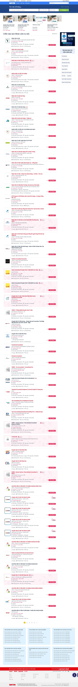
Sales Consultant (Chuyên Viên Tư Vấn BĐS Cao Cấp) (25, 270)
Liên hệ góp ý (58, 685)
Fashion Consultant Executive (19, 258)
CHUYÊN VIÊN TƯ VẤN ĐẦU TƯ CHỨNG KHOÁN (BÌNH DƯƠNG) (27, 588)
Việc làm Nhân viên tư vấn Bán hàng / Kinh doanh (14, 635)
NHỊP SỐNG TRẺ (36, 674)
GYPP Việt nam (15, 612)
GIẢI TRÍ (34, 677)
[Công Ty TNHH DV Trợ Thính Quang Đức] (8, 109)
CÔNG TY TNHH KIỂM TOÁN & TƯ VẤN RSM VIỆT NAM (22, 402)
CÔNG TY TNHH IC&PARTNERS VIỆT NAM (20, 413)
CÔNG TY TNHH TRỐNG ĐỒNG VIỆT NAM (20, 51)
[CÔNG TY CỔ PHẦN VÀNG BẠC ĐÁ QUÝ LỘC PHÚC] (8, 87)
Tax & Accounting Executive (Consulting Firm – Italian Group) (27, 411)
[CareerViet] (63, 669)
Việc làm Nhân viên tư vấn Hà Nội (35, 632)
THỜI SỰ (10, 675)
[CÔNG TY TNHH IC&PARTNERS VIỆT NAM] (8, 414)
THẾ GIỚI (10, 677)
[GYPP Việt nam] (8, 613)
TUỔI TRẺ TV (18, 0)
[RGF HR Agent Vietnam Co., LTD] (8, 312)
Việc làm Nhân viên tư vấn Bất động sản (12, 640)
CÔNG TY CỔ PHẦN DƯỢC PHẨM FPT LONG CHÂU (22, 153)
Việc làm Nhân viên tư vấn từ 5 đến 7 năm (62, 657)
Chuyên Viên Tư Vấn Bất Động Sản (20, 575)
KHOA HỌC (47, 675)
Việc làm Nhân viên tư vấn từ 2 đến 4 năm (62, 655)
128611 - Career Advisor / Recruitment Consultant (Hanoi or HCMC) (24, 423)
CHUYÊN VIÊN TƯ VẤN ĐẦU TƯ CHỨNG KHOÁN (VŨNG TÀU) (26, 486)
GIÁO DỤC (58, 674)
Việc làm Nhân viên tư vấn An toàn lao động (13, 633)
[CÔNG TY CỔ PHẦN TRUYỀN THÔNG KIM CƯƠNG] (8, 211)
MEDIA (10, 674)
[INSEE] (8, 392)
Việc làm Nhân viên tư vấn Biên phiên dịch (13, 642)
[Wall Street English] (8, 463)
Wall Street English (16, 462)
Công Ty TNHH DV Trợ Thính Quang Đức (20, 108)
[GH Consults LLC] (8, 381)
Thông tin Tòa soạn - (58, 683)
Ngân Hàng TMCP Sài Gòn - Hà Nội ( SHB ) (20, 498)
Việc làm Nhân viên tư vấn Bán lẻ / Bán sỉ (12, 637)
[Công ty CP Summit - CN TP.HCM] (8, 143)
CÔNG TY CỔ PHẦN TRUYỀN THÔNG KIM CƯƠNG (21, 210)
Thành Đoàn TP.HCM (65, 683)
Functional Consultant (17, 344)
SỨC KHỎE (47, 677)
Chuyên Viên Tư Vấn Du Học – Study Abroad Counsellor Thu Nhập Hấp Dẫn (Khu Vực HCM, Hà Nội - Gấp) (28, 322)
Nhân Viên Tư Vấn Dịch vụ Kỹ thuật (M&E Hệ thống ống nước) (25, 220)
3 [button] (29, 622)
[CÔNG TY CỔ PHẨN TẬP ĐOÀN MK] (8, 358)
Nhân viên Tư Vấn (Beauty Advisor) (20, 60)
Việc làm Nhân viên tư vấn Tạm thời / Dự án (37, 653)
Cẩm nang (27, 3)
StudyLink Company (16, 324)
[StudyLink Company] (8, 324)
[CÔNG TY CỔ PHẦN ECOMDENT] (8, 452)
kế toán (63, 75)
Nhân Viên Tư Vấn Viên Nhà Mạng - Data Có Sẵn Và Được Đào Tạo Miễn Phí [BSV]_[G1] (28, 247)
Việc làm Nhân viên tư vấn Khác (35, 657)
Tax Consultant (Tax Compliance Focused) (22, 400)
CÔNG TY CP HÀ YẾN (16, 97)
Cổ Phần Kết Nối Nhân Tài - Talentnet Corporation (22, 554)
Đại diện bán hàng (66, 62)
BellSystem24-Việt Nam (17, 249)
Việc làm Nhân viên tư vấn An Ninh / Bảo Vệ (13, 632)
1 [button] (24, 622)
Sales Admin (64, 69)
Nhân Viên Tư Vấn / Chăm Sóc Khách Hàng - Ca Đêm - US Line (27, 174)
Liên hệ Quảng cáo (44, 685)
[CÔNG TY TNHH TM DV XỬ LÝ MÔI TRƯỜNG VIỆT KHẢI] (8, 121)
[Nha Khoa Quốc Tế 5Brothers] (8, 336)
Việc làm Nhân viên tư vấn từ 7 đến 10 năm (62, 659)
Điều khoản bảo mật (51, 685)
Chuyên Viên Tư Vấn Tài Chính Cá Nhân (21, 599)
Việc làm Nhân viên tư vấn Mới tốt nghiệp (12, 652)
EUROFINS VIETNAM (16, 199)
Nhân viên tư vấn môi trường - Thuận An (21, 118)
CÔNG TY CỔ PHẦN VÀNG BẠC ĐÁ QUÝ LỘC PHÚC (22, 86)
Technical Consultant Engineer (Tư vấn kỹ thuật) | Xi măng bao (27, 389)
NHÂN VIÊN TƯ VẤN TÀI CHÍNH (19, 73)
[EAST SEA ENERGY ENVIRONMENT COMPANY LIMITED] (8, 347)
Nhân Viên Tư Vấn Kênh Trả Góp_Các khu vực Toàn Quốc (25, 185)
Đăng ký (62, 6)
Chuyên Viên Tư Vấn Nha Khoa (19, 333)
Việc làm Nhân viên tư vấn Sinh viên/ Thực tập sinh (14, 650)
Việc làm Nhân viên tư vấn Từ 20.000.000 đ (62, 640)
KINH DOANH (23, 674)
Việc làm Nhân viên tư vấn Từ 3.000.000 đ (62, 632)
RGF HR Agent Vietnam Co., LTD (18, 311)
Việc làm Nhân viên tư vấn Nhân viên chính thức (38, 652)
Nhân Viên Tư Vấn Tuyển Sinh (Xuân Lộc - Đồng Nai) (24, 162)
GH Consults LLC (15, 379)
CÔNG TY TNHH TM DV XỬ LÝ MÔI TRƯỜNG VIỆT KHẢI (22, 119)
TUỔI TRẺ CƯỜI (29, 0)
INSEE (13, 391)
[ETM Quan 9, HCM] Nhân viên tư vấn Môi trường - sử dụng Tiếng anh (27, 196)
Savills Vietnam (15, 272)
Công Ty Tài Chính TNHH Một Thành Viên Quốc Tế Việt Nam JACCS (25, 186)
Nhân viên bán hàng (66, 82)
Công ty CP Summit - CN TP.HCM (18, 142)
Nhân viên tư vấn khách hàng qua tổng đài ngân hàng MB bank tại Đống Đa (28, 234)
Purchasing (64, 56)
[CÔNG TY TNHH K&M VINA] (8, 76)
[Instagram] (65, 671)
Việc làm (22, 3)
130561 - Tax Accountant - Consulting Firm (22, 367)
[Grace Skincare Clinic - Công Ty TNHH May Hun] (8, 63)
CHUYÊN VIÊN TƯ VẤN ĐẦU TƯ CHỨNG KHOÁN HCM (24, 564)
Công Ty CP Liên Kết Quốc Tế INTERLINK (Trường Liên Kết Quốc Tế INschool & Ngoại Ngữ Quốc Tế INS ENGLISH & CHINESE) (28, 164)
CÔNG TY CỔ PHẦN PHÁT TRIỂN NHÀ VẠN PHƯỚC (22, 577)
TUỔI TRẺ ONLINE (12, 0)
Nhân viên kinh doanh (66, 72)
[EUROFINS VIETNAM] (8, 198)
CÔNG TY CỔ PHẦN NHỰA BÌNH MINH (19, 222)
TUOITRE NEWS (23, 0)
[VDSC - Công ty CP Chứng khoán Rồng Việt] (8, 488)
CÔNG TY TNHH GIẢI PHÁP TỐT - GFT (19, 175)
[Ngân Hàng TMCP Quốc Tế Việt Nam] (8, 602)
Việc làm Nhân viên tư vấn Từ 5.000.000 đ (62, 633)
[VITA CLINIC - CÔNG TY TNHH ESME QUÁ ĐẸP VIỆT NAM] (8, 41)
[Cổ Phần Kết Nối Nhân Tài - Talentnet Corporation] (8, 555)
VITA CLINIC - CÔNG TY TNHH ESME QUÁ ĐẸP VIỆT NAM (23, 39)
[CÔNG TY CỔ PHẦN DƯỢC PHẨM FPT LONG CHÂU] (8, 154)
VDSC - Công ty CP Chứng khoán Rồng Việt (20, 487)
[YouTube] (68, 671)
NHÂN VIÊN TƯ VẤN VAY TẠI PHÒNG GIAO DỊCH (23, 129)
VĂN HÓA (34, 675)
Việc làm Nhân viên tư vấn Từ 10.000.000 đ (62, 637)
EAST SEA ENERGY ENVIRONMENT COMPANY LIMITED (23, 346)
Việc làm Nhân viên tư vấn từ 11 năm (60, 660)
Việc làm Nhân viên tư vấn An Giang (36, 635)
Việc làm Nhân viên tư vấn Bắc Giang (36, 642)
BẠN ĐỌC (58, 675)
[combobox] (24, 10)
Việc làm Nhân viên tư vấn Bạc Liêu (36, 638)
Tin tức (18, 3)
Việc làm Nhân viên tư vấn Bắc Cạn (36, 640)
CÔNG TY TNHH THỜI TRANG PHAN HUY (20, 260)
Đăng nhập (67, 6)
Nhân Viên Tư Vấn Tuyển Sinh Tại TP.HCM (22, 140)
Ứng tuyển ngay (52, 44)
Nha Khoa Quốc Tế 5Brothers (18, 335)
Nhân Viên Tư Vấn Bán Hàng (20, 107)
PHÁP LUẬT (11, 679)
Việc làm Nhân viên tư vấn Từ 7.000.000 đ (62, 635)
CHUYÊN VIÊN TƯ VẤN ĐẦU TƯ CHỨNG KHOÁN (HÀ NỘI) (26, 541)
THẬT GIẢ (58, 677)
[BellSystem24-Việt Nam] (8, 249)
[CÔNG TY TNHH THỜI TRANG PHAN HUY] (8, 261)
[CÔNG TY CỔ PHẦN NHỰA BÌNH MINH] (8, 222)
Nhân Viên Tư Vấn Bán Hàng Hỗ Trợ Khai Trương (23, 151)
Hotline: (65, 685)
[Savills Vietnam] (8, 272)
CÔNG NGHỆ (23, 675)
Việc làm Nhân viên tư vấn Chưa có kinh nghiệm (63, 652)
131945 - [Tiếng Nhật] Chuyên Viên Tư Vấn (22, 310)
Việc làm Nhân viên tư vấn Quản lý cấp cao (13, 659)
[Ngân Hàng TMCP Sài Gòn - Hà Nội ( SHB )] (8, 500)
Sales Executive (65, 59)
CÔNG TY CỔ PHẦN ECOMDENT (18, 451)
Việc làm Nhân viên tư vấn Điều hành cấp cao (13, 660)
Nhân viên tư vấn (16, 38)
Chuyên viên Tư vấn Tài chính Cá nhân (21, 497)
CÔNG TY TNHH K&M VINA (17, 75)
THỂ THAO (46, 674)
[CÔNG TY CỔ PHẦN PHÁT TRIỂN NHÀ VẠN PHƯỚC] (8, 577)
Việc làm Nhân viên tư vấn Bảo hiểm (11, 638)
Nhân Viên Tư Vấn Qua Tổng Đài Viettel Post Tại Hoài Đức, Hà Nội (28, 208)
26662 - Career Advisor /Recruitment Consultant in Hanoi (25, 472)
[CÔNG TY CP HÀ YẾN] (8, 98)
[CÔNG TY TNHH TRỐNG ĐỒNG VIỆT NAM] (8, 52)
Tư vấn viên (14, 436)
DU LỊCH (22, 679)
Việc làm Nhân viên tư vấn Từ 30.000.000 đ (62, 642)
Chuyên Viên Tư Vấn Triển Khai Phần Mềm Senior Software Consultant (24, 296)
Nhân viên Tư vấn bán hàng (18, 84)
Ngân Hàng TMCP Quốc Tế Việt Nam (19, 600)
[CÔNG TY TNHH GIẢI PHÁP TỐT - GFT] (8, 176)
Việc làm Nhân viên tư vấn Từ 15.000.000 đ (62, 638)
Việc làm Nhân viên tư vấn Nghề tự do (36, 655)
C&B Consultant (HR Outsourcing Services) (22, 552)
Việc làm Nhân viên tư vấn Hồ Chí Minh (36, 633)
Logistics (69, 75)
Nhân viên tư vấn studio (17, 49)
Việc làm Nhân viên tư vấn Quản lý (11, 657)
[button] (47, 45)
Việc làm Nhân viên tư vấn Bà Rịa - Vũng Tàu (37, 637)
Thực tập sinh (65, 65)
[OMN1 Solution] (8, 298)
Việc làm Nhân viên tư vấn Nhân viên (12, 654)
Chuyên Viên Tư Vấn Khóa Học (19, 461)
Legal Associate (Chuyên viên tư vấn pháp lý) (24, 378)
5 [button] (34, 622)
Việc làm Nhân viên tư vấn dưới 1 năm (61, 654)
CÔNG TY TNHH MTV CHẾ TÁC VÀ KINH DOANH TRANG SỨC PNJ (25, 438)
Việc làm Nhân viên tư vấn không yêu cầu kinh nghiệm (64, 650)
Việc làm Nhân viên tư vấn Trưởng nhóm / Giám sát (14, 655)
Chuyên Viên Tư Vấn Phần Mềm (19, 450)
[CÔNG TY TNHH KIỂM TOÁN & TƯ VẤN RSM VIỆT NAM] (8, 403)
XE (21, 677)
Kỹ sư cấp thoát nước (66, 79)
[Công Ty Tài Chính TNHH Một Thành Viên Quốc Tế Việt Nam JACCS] (8, 187)
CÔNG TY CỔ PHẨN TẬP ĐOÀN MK (18, 357)
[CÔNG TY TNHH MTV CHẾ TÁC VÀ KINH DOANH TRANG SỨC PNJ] (8, 439)
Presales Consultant (17, 356)
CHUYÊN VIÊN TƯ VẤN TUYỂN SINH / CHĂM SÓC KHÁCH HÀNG (27, 610)
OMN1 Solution (15, 299)
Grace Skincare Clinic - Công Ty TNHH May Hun (21, 62)
